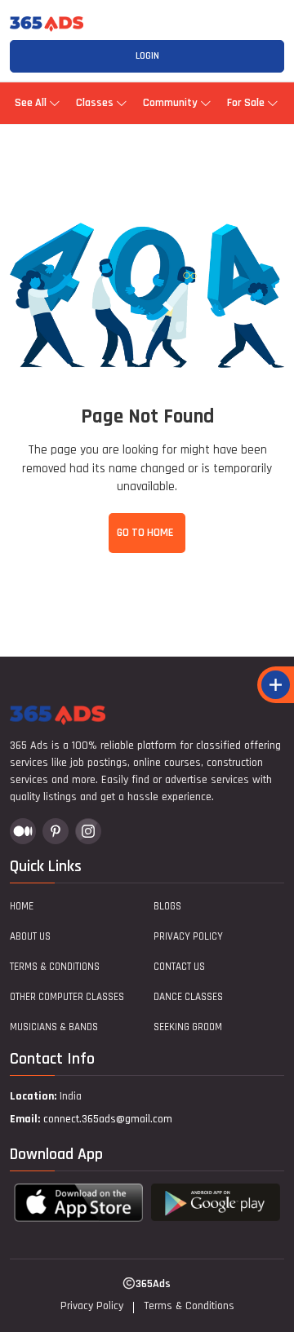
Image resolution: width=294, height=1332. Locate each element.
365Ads (153, 1284)
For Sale (246, 102)
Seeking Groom (188, 1026)
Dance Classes (188, 996)
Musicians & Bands (54, 1026)
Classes (95, 102)
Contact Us (179, 966)
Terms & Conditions (55, 966)
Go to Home (145, 532)
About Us (30, 936)
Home (21, 906)
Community (170, 102)
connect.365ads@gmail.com (107, 1119)
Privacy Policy (188, 936)
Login (147, 56)
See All (31, 102)
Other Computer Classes (67, 996)
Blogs (167, 906)
